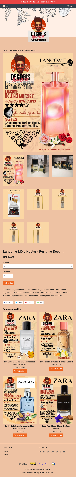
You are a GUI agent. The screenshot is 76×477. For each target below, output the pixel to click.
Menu (7, 6)
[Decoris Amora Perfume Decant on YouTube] (64, 452)
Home (5, 50)
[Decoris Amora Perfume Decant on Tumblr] (60, 452)
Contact (5, 454)
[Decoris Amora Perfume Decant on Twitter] (40, 452)
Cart (71, 6)
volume (6, 262)
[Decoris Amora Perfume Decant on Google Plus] (52, 452)
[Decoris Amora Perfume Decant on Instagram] (57, 452)
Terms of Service (27, 473)
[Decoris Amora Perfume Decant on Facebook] (44, 452)
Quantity (6, 272)
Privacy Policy (39, 473)
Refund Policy (49, 473)
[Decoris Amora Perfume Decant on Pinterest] (48, 452)
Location (5, 451)
